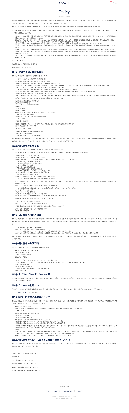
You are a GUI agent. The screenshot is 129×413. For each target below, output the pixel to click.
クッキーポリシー (23, 293)
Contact (68, 391)
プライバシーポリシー (72, 396)
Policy (80, 391)
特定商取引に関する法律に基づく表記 (59, 396)
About (57, 391)
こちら (79, 21)
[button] (112, 2)
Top (48, 391)
